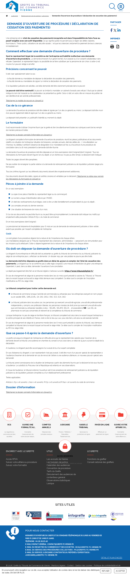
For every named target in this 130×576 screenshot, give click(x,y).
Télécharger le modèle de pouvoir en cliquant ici (24, 101)
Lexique (50, 483)
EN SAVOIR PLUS (17, 573)
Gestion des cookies (83, 565)
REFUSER (105, 571)
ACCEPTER (120, 571)
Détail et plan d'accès (111, 558)
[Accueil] (7, 16)
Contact (70, 565)
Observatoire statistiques (58, 480)
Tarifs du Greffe (54, 471)
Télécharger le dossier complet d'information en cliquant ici (29, 135)
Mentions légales (58, 565)
